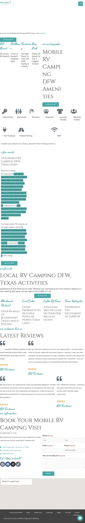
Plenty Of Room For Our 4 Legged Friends (36, 58)
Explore (42, 33)
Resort (28, 513)
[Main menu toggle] (80, 3)
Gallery (59, 513)
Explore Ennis (38, 513)
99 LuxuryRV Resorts (4, 55)
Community (49, 513)
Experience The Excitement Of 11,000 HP (73, 311)
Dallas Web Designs (23, 519)
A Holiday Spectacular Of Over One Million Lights (52, 313)
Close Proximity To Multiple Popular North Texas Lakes (31, 315)
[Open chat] (80, 518)
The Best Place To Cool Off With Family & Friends (25, 60)
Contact (77, 513)
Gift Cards (68, 513)
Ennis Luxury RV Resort (16, 513)
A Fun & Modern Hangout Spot (14, 57)
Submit (48, 473)
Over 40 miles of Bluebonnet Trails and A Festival (10, 318)
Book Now (76, 515)
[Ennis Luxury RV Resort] (8, 4)
